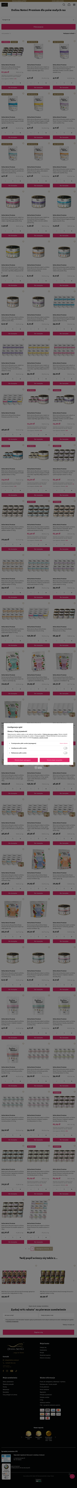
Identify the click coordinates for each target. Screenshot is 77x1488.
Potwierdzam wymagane (23, 760)
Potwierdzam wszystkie (54, 760)
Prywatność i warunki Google (40, 737)
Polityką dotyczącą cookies (50, 734)
